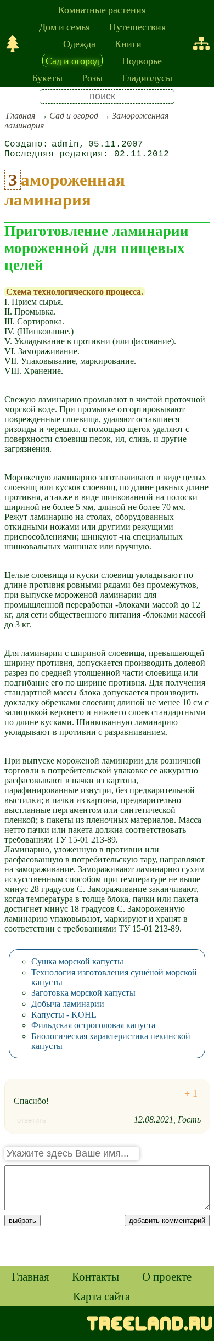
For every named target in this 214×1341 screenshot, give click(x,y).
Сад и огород (72, 60)
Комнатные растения (102, 9)
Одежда (79, 43)
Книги (128, 43)
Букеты (47, 77)
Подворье (142, 60)
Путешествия (137, 26)
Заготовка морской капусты (83, 992)
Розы (92, 77)
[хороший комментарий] (191, 1093)
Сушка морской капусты (77, 961)
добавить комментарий (167, 1220)
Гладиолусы (147, 77)
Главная (20, 115)
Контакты (95, 1276)
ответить (31, 1120)
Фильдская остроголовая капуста (93, 1025)
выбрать (22, 1220)
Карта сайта (101, 1296)
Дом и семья (64, 26)
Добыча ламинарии (67, 1003)
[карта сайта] (201, 43)
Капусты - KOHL (64, 1014)
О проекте (167, 1276)
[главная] (12, 43)
